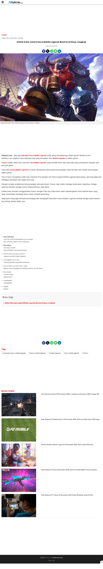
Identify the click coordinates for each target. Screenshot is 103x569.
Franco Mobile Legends (19, 170)
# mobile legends (55, 353)
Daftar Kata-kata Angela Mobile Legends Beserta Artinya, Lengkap (30, 303)
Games (4, 35)
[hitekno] (16, 2)
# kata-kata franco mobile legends (14, 353)
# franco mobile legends (37, 353)
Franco (4, 163)
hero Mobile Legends (38, 163)
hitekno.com (47, 557)
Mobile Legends (59, 158)
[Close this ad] (101, 562)
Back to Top (51, 560)
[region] (51, 19)
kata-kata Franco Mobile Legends (33, 155)
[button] (2, 2)
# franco (85, 353)
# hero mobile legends (71, 353)
